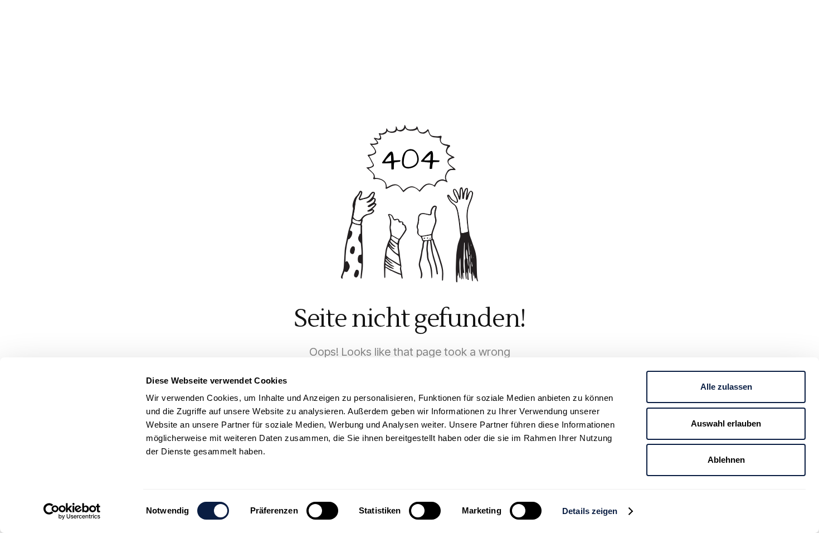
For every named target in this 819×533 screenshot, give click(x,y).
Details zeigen (589, 511)
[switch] (322, 511)
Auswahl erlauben (726, 423)
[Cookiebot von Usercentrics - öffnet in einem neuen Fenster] (72, 511)
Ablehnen (726, 459)
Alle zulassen (726, 386)
